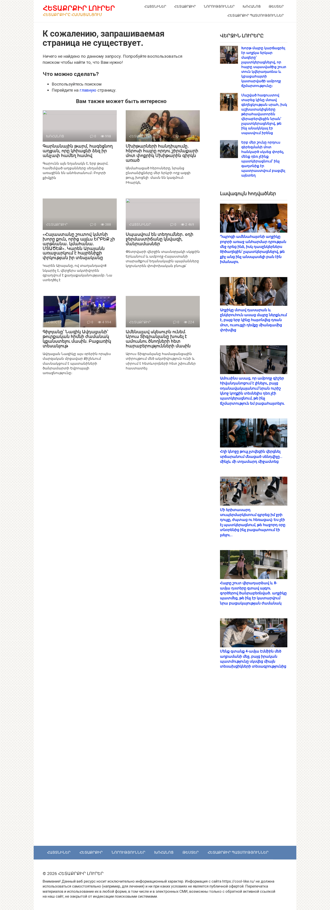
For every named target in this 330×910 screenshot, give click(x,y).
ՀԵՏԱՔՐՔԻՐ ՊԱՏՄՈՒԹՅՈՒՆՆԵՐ (255, 15)
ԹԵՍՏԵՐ (276, 6)
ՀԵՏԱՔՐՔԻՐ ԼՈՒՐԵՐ (79, 8)
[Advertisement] (253, 762)
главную (88, 90)
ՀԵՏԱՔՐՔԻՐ (185, 6)
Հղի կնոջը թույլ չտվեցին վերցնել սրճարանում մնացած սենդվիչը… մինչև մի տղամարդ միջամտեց (251, 456)
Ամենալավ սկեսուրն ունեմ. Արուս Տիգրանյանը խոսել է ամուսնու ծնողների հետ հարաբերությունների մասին (158, 338)
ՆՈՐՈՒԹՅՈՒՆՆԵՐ (219, 6)
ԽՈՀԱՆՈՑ (252, 6)
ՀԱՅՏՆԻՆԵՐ (155, 6)
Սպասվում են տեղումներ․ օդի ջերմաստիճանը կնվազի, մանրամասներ (159, 239)
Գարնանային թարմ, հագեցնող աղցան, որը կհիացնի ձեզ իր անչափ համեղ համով (78, 150)
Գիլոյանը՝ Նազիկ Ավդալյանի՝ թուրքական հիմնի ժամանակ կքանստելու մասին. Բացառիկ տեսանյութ (77, 338)
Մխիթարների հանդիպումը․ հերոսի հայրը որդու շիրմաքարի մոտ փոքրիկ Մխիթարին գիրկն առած (162, 153)
